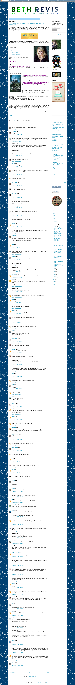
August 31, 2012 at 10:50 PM (17, 472)
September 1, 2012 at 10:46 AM (17, 574)
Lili (12, 603)
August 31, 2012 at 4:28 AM (17, 161)
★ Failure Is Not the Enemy (56, 134)
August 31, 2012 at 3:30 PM (17, 357)
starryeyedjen (14, 193)
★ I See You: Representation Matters (58, 132)
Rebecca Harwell (15, 447)
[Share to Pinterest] (29, 120)
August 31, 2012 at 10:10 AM (17, 247)
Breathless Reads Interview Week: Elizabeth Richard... (57, 232)
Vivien (13, 384)
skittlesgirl (14, 137)
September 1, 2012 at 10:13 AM (17, 556)
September (56, 224)
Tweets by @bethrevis (56, 117)
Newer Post (12, 672)
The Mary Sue (55, 154)
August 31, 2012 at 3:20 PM (17, 346)
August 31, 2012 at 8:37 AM (17, 215)
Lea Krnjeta (14, 256)
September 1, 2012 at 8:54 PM (17, 644)
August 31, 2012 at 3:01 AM (17, 141)
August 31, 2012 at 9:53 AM (17, 226)
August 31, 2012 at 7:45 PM (17, 419)
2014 (54, 215)
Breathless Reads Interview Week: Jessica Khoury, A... (58, 243)
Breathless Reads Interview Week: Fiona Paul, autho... (58, 235)
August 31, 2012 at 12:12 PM (17, 308)
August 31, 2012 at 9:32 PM (17, 445)
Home (30, 672)
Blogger (47, 682)
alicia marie (14, 427)
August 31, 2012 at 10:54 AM (17, 271)
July (54, 268)
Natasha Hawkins (15, 434)
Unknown (13, 176)
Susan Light (14, 526)
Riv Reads (14, 321)
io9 (53, 167)
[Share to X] (27, 120)
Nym (13, 611)
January (55, 277)
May (54, 271)
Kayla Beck (14, 274)
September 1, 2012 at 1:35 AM (17, 496)
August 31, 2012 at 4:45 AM (17, 166)
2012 (54, 218)
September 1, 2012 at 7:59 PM (17, 637)
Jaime (13, 244)
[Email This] (25, 120)
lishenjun (39, 682)
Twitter (12, 50)
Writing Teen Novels (56, 172)
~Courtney (14, 131)
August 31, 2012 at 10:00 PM (17, 461)
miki (12, 210)
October (55, 223)
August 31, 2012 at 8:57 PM (17, 431)
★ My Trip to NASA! (55, 150)
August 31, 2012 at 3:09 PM (17, 341)
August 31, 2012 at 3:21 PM (17, 352)
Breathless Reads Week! (58, 245)
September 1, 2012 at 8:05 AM (17, 531)
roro (12, 354)
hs (12, 499)
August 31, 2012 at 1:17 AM (17, 134)
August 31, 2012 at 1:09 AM (17, 129)
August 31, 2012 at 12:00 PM (17, 302)
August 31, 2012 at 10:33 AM (17, 259)
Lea (12, 396)
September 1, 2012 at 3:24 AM (17, 502)
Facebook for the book (15, 54)
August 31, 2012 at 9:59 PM (17, 456)
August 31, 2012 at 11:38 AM (17, 286)
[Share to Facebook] (28, 120)
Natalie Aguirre (14, 182)
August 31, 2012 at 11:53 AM (17, 297)
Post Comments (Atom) (32, 676)
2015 (54, 213)
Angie (13, 299)
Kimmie (13, 469)
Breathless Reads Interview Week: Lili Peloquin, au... (57, 239)
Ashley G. (13, 403)
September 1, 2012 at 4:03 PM (17, 608)
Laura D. (13, 662)
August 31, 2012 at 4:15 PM (17, 371)
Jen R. (13, 510)
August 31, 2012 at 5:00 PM (17, 388)
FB (44, 111)
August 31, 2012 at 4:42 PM (17, 382)
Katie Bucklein (14, 343)
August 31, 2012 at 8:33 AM (17, 207)
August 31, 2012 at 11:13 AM (17, 277)
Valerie (13, 228)
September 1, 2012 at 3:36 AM (17, 507)
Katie (13, 294)
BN (43, 111)
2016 (54, 212)
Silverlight (14, 235)
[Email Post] (23, 120)
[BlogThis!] (26, 120)
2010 (54, 281)
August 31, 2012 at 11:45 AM (17, 291)
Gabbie (13, 617)
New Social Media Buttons (58, 249)
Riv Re (13, 316)
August (55, 226)
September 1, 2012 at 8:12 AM (17, 537)
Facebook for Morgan (15, 52)
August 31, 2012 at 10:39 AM (17, 265)
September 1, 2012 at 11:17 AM (17, 581)
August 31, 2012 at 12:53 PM (17, 322)
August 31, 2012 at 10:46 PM (17, 467)
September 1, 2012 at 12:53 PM (17, 594)
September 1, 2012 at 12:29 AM (17, 485)
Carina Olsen (14, 169)
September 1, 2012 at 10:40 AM (17, 565)
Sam (12, 540)
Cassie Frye (14, 249)
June (55, 269)
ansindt (13, 488)
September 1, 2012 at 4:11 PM (17, 615)
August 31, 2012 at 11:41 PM (17, 478)
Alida (13, 391)
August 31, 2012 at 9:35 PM (17, 450)
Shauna (13, 163)
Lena (13, 330)
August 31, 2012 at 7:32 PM (17, 414)
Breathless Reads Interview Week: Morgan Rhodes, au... (58, 228)
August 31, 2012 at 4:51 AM (17, 174)
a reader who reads (15, 126)
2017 (54, 210)
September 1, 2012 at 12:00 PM (17, 587)
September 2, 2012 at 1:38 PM (17, 665)
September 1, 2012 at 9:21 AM (17, 543)
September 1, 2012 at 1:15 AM (17, 491)
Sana (13, 279)
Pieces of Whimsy (15, 552)
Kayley (13, 567)
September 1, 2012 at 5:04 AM (17, 516)
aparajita (13, 480)
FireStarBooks (14, 338)
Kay (12, 458)
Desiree (13, 158)
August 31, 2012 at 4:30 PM (17, 376)
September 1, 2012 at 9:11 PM (17, 652)
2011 (54, 279)
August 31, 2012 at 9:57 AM (17, 233)
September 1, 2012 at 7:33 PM (17, 627)
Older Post (47, 672)
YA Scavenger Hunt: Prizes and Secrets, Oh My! (58, 265)
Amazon (47, 111)
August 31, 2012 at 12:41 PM (17, 313)
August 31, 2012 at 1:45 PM (17, 335)
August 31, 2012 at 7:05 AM (17, 185)
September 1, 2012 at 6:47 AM (17, 524)
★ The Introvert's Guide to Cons (57, 122)
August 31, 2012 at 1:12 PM (17, 328)
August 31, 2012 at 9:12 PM (17, 439)
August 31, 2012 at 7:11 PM (17, 406)
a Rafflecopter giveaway (13, 115)
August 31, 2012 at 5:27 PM (17, 394)
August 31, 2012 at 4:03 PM (17, 364)
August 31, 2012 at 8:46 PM (17, 425)
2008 (54, 284)
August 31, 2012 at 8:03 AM (17, 197)
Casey (13, 373)
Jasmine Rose (14, 504)
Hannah (13, 596)
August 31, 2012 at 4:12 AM (17, 155)
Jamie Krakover (15, 187)
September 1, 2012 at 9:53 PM (17, 660)
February (55, 276)
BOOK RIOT (55, 162)
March (55, 274)
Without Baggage (56, 177)
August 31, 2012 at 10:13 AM (17, 254)
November (56, 221)
